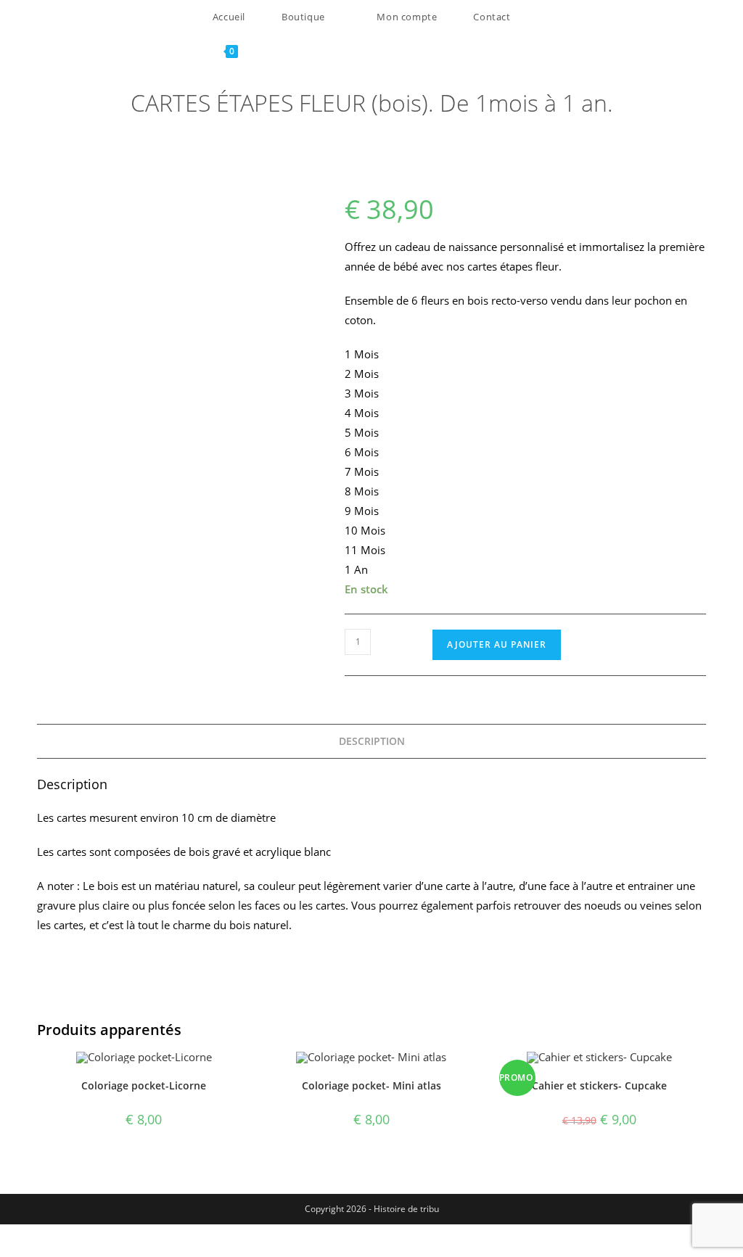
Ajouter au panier (496, 644)
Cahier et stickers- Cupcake (599, 1085)
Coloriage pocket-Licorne (143, 1085)
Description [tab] (372, 741)
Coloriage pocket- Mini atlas (371, 1085)
